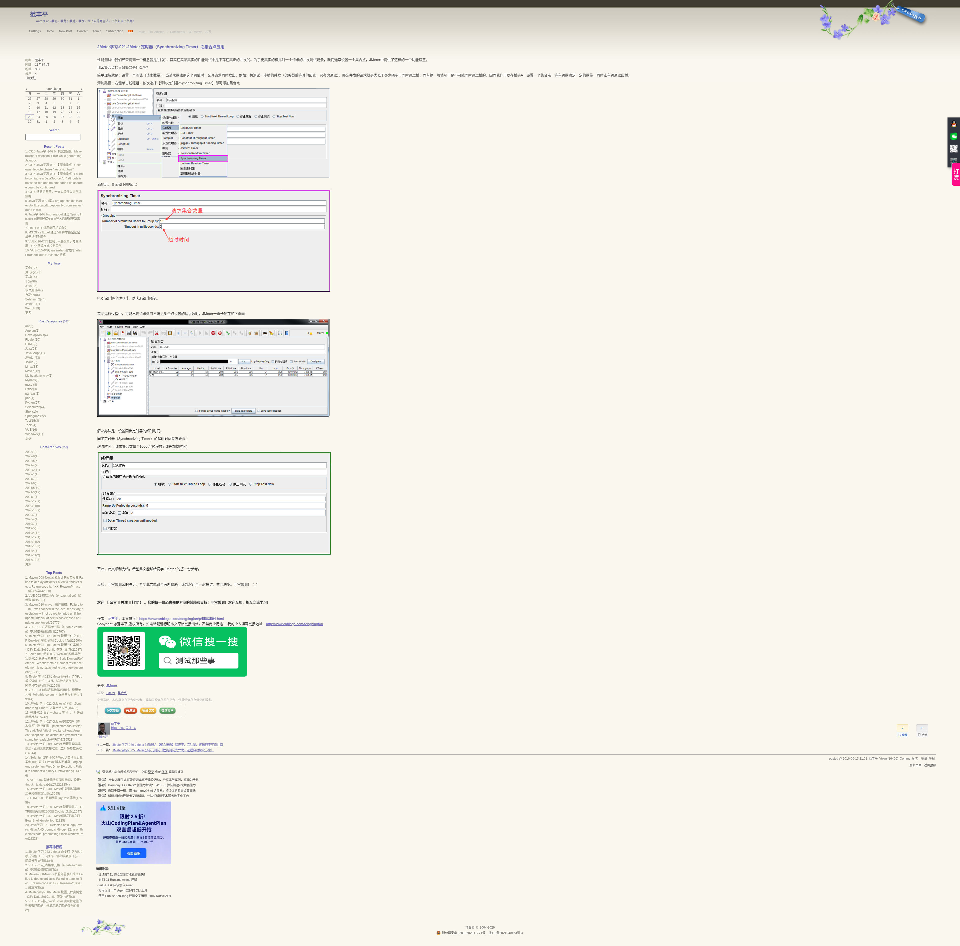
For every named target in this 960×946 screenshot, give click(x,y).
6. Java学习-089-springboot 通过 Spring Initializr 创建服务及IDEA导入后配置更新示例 (53, 219)
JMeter (111, 686)
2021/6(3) (31, 483)
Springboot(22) (35, 416)
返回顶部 (930, 765)
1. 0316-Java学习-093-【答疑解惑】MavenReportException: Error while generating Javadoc (53, 156)
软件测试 (34, 290)
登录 (151, 772)
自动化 (32, 295)
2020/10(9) (32, 510)
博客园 (470, 927)
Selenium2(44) (35, 407)
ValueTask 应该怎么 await (115, 885)
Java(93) (31, 348)
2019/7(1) (31, 524)
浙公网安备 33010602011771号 (463, 933)
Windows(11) (34, 434)
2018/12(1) (32, 537)
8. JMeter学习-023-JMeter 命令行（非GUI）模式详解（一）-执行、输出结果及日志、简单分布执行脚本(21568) (54, 681)
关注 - (131, 728)
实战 (31, 277)
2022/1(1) (31, 474)
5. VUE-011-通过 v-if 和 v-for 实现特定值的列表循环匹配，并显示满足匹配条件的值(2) (53, 906)
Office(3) (31, 389)
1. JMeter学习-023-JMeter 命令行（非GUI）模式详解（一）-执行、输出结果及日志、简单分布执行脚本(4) (54, 856)
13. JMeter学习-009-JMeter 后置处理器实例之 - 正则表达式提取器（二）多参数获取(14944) (53, 748)
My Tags (54, 263)
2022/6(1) (31, 456)
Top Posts (54, 573)
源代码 (33, 272)
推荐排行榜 (54, 847)
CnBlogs (35, 31)
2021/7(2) (31, 479)
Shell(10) (31, 411)
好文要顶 (113, 710)
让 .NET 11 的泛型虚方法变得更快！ (122, 874)
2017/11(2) (32, 555)
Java (31, 286)
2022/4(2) (31, 465)
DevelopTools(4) (36, 335)
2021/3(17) (32, 492)
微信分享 (168, 710)
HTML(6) (31, 344)
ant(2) (29, 326)
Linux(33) (31, 366)
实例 (31, 268)
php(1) (29, 398)
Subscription (114, 31)
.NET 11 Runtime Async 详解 (117, 880)
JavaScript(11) (35, 353)
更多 (28, 313)
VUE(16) (31, 429)
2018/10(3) (32, 546)
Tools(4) (30, 425)
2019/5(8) (31, 528)
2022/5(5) (31, 461)
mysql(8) (31, 384)
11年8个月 (42, 64)
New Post (65, 31)
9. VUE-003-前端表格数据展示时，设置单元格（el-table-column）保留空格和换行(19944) (53, 694)
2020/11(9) (32, 506)
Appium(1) (32, 330)
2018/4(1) (31, 551)
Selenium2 (35, 299)
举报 (932, 758)
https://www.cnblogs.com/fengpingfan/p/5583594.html (181, 619)
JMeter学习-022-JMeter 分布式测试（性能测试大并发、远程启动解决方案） (163, 750)
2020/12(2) (32, 501)
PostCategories (50, 321)
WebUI (32, 308)
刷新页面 (916, 765)
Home (50, 31)
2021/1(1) (31, 497)
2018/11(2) (32, 542)
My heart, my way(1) (38, 375)
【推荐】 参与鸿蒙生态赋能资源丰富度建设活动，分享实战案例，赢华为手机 (147, 780)
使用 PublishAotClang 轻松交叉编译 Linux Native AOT (134, 896)
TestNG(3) (32, 420)
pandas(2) (32, 393)
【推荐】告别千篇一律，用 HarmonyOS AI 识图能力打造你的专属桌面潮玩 (146, 791)
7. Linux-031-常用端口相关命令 (46, 228)
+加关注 (102, 737)
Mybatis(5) (32, 380)
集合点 (122, 693)
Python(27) (32, 402)
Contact (82, 31)
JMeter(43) (32, 357)
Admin (96, 31)
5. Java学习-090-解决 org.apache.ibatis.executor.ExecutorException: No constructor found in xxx (53, 205)
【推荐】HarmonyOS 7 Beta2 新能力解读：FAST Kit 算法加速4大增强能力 (146, 785)
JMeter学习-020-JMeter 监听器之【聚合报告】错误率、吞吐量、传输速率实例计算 (167, 745)
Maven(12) (32, 371)
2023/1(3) (31, 452)
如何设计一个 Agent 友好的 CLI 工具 (122, 890)
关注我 (130, 710)
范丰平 (39, 14)
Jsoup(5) (31, 362)
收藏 (924, 758)
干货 (31, 281)
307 (37, 69)
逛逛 (165, 772)
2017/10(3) (32, 560)
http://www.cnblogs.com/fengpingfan (294, 624)
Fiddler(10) (32, 339)
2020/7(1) (31, 515)
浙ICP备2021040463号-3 (505, 933)
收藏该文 (148, 710)
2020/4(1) (31, 519)
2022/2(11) (32, 470)
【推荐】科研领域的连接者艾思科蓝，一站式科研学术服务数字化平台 (142, 796)
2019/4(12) (32, 533)
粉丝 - (118, 728)
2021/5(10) (32, 488)
